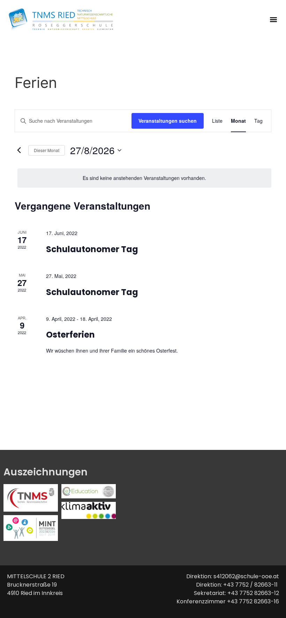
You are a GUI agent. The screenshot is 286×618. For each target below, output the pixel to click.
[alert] (144, 178)
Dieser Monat (46, 150)
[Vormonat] (19, 150)
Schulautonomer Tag (92, 249)
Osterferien (70, 334)
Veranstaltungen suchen (167, 120)
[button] (273, 19)
